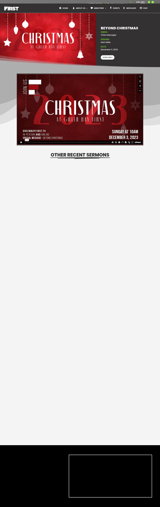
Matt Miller (106, 42)
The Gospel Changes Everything (37, 431)
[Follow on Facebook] (27, 489)
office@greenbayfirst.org (34, 484)
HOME (65, 8)
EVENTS (116, 8)
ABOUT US (80, 8)
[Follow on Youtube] (37, 489)
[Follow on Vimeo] (42, 489)
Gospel (44, 344)
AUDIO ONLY (108, 57)
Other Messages (108, 35)
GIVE (145, 8)
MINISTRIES (99, 8)
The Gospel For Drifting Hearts (36, 340)
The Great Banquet (30, 248)
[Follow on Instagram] (32, 489)
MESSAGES (131, 8)
